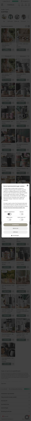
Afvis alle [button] (15, 232)
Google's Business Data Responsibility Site (14, 207)
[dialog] (15, 210)
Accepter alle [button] (15, 224)
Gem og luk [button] (15, 228)
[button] (15, 236)
